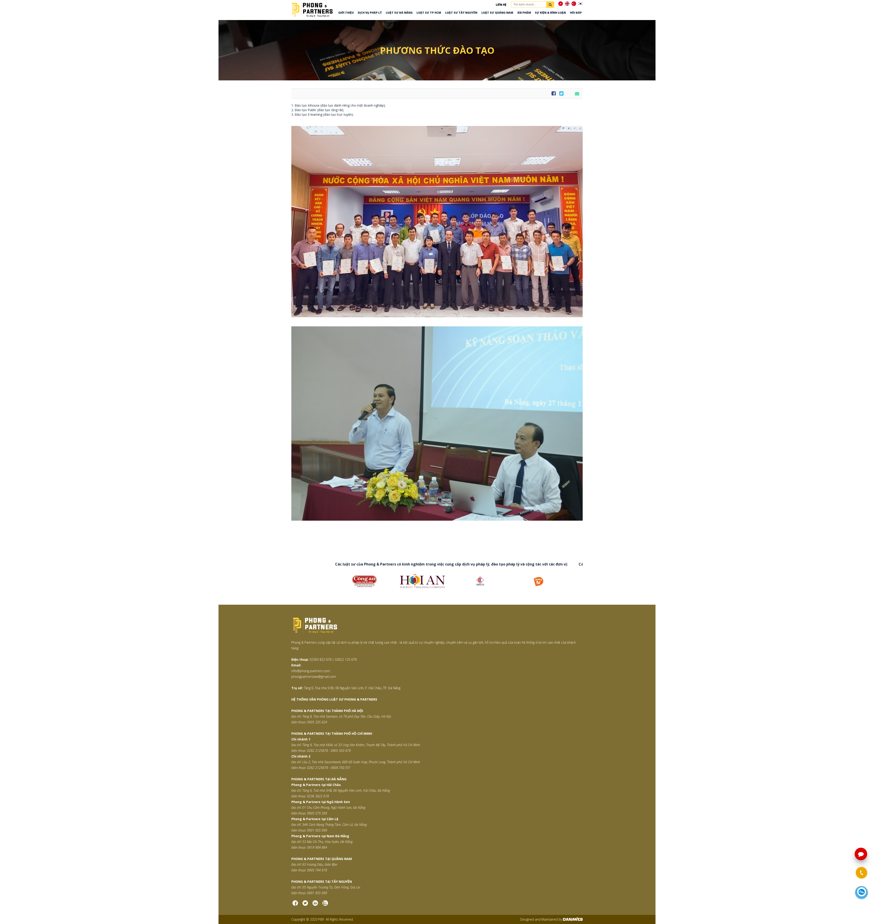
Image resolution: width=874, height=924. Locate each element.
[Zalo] (325, 905)
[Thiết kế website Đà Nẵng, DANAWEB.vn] (573, 919)
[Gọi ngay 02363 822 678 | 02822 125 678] (861, 872)
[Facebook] (295, 905)
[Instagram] (315, 905)
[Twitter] (305, 905)
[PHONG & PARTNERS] (312, 9)
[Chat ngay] (861, 892)
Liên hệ (501, 5)
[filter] (550, 4)
